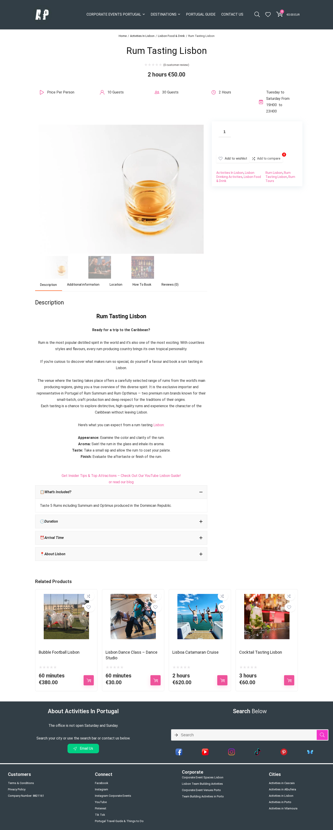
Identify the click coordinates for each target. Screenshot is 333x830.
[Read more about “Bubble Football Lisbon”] (89, 680)
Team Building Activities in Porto (203, 796)
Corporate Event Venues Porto (201, 790)
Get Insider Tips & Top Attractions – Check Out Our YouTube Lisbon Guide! (121, 476)
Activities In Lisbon (142, 36)
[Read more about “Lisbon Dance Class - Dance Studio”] (155, 680)
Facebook (101, 783)
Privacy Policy (16, 789)
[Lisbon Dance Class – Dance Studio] (133, 597)
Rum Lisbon (273, 173)
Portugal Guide (200, 14)
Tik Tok (100, 814)
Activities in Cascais (282, 783)
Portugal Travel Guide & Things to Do (119, 821)
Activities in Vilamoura (283, 808)
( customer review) (176, 65)
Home (123, 36)
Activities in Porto (280, 802)
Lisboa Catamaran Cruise (195, 652)
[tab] (48, 285)
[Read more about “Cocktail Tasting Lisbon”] (289, 680)
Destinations (163, 14)
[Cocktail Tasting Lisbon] (267, 597)
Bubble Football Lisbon (59, 652)
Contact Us (232, 14)
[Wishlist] (268, 15)
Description (48, 285)
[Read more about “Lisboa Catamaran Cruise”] (222, 680)
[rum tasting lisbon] (121, 128)
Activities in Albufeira (282, 789)
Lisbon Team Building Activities (202, 783)
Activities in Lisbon (281, 795)
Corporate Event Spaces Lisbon (202, 777)
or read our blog (121, 482)
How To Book (142, 284)
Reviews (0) (170, 284)
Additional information (83, 284)
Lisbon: (158, 425)
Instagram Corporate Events (113, 795)
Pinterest (100, 808)
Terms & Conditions (21, 783)
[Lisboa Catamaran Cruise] (200, 597)
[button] (121, 492)
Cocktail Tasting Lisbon (260, 652)
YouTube (101, 802)
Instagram (101, 789)
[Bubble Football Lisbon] (66, 597)
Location (116, 284)
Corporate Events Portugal (114, 14)
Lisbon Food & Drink (171, 36)
